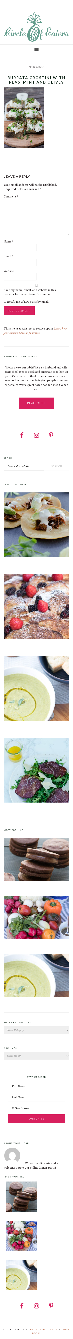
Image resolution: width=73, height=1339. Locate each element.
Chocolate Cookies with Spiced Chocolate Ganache (36, 886)
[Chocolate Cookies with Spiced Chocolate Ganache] (36, 880)
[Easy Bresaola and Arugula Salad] (36, 771)
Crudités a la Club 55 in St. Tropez (25, 944)
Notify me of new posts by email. (28, 301)
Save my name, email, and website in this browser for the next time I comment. (30, 292)
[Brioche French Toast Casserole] (36, 607)
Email (8, 256)
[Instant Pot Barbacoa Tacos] (36, 525)
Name (8, 241)
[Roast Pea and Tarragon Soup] (36, 689)
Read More (36, 403)
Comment (11, 196)
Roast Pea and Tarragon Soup (22, 727)
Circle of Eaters (36, 27)
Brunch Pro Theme (44, 1329)
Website (9, 271)
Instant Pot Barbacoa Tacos (21, 564)
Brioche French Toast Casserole (24, 646)
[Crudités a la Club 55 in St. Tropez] (36, 938)
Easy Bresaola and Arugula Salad (25, 809)
